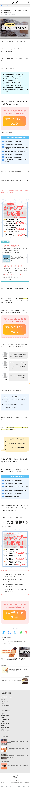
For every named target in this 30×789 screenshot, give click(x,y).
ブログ (9, 637)
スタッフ (15, 787)
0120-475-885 (4, 700)
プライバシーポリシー (15, 780)
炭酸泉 (4, 643)
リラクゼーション (13, 641)
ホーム (2, 787)
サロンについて (11, 787)
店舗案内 (19, 787)
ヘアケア (5, 641)
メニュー (6, 787)
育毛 (9, 643)
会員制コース (22, 641)
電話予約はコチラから (14, 121)
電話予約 (27, 787)
